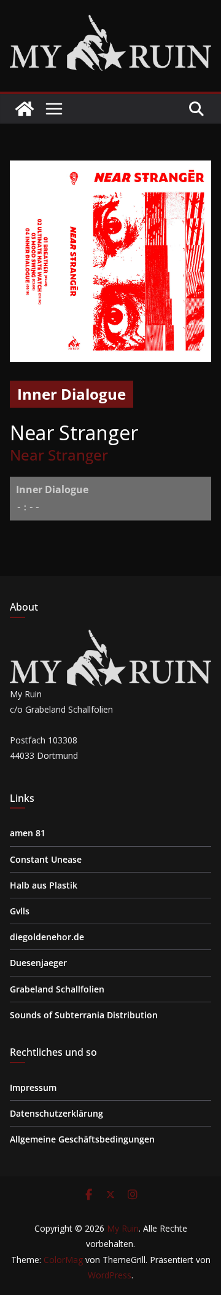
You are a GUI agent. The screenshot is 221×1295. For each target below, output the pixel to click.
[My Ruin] (24, 109)
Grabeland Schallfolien (57, 989)
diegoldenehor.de (47, 937)
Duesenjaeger (38, 962)
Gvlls (19, 911)
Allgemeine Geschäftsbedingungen (82, 1139)
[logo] (110, 637)
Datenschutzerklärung (56, 1113)
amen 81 (27, 833)
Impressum (33, 1087)
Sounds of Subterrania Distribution (84, 1015)
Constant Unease (46, 859)
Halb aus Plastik (43, 885)
